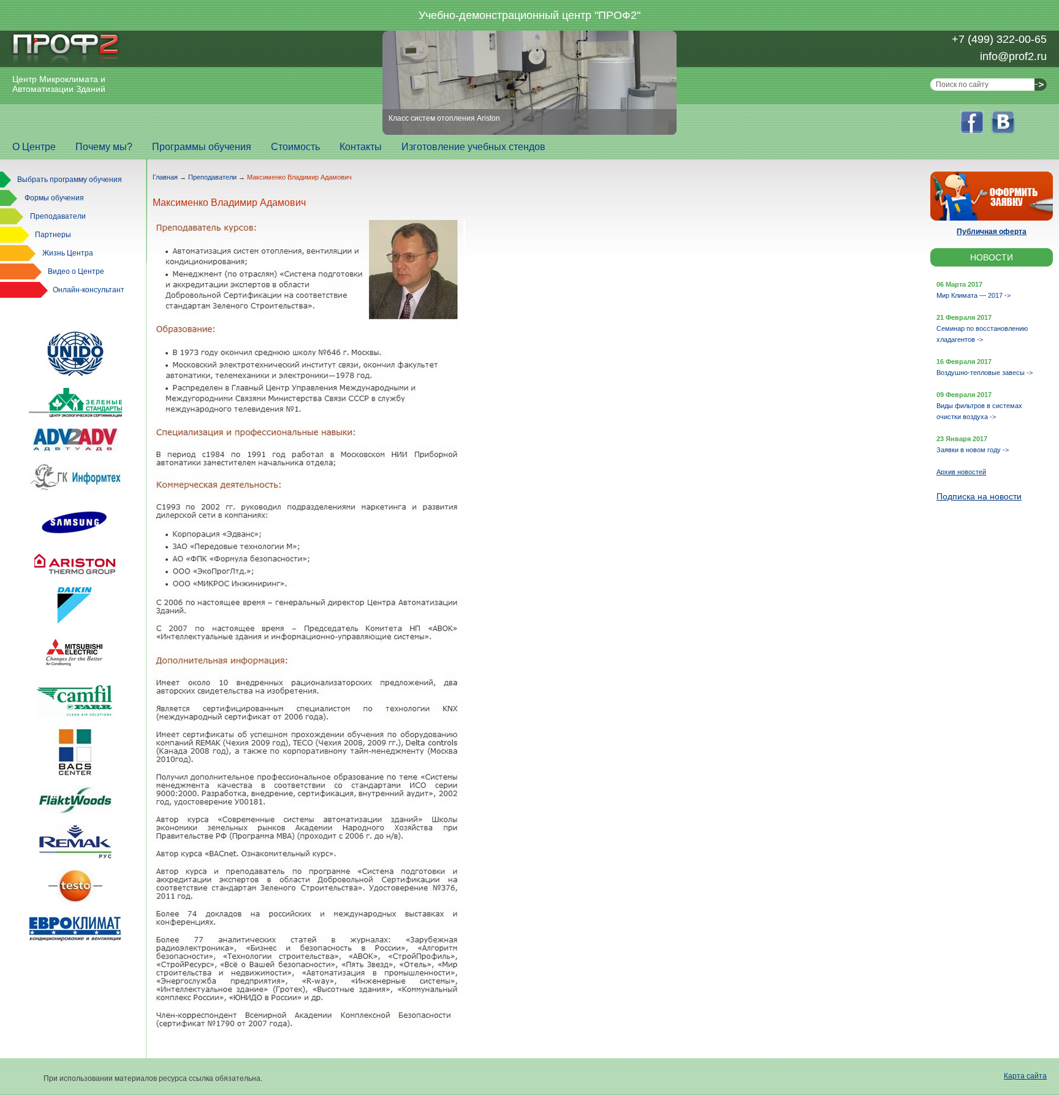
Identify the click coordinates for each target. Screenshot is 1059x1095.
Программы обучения (201, 147)
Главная (165, 177)
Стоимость (295, 147)
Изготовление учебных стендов (473, 147)
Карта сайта (1025, 1076)
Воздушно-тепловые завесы (984, 372)
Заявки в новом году (972, 449)
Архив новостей (961, 472)
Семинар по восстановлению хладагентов (982, 334)
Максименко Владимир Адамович (299, 177)
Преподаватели (212, 177)
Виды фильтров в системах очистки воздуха (979, 411)
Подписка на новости (979, 496)
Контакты (361, 147)
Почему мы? (103, 147)
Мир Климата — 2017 (973, 295)
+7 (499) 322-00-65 (999, 39)
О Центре (34, 147)
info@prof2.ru (1013, 56)
